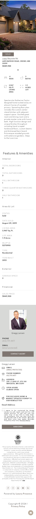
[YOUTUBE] (23, 488)
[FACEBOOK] (8, 488)
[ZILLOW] (18, 488)
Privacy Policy (25, 420)
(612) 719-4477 (8, 341)
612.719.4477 (11, 375)
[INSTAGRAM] (13, 488)
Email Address (8, 405)
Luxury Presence (24, 494)
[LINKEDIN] (28, 488)
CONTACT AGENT (18, 354)
